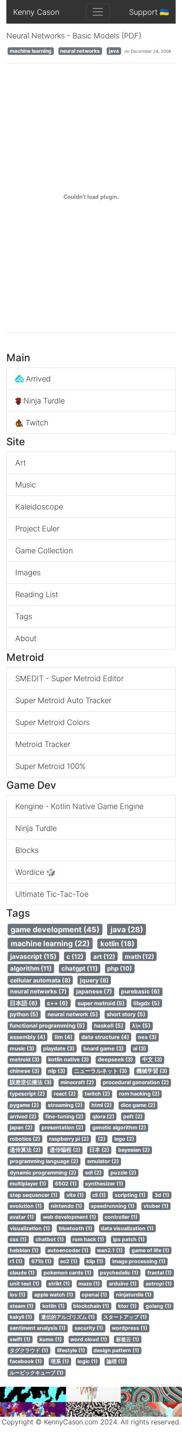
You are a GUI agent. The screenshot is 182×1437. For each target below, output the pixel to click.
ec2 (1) (68, 1261)
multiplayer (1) (28, 1183)
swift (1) (20, 1339)
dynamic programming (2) (43, 1172)
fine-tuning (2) (64, 1116)
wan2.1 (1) (110, 1250)
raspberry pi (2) (69, 1139)
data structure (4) (105, 1037)
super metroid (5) (100, 1003)
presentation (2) (62, 1127)
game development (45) (55, 929)
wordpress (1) (129, 1328)
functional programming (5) (47, 1025)
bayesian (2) (134, 1150)
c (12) (74, 957)
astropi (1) (159, 1283)
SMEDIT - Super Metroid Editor (69, 678)
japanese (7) (94, 991)
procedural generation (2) (136, 1082)
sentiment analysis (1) (38, 1328)
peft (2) (133, 1116)
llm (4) (63, 1037)
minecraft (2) (77, 1082)
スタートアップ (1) (125, 1317)
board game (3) (103, 1048)
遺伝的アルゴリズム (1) (68, 1317)
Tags (23, 616)
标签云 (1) (127, 1339)
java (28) (126, 929)
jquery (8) (94, 980)
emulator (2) (103, 1161)
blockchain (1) (91, 1306)
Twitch (36, 422)
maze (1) (89, 1283)
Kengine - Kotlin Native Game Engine (79, 806)
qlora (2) (103, 1116)
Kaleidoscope (39, 506)
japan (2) (21, 1127)
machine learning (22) (50, 943)
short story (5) (126, 1014)
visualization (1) (30, 1228)
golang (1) (158, 1306)
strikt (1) (59, 1283)
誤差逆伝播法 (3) (31, 1082)
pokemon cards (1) (67, 1272)
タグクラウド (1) (29, 1350)
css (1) (18, 1239)
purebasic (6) (140, 991)
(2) (101, 1139)
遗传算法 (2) (25, 1150)
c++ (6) (57, 1003)
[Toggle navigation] (98, 11)
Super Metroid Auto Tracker (63, 700)
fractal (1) (159, 1272)
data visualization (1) (127, 1228)
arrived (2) (23, 1116)
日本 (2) (99, 1150)
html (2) (101, 1105)
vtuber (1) (155, 1206)
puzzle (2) (123, 1172)
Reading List (36, 594)
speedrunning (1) (113, 1206)
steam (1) (21, 1306)
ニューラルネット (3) (100, 1071)
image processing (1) (138, 1261)
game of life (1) (150, 1250)
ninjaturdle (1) (134, 1294)
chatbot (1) (50, 1239)
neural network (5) (72, 1014)
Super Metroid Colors (52, 722)
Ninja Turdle (43, 400)
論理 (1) (116, 1361)
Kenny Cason (36, 12)
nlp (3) (56, 1071)
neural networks (80, 51)
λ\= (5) (141, 1025)
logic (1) (87, 1361)
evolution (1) (26, 1206)
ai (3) (139, 1048)
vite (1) (75, 1195)
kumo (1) (50, 1339)
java (114, 51)
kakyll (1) (21, 1317)
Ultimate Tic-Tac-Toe (51, 894)
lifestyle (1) (71, 1350)
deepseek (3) (115, 1059)
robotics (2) (25, 1139)
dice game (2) (138, 1105)
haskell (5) (108, 1025)
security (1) (88, 1328)
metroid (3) (24, 1059)
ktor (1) (127, 1306)
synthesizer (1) (104, 1183)
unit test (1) (24, 1283)
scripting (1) (130, 1195)
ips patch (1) (129, 1239)
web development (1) (69, 1217)
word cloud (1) (88, 1339)
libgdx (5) (146, 1003)
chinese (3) (24, 1071)
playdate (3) (58, 1048)
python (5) (24, 1014)
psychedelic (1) (119, 1272)
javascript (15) (33, 957)
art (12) (104, 957)
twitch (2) (97, 1094)
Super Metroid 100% (50, 766)
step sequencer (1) (34, 1195)
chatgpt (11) (79, 968)
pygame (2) (24, 1105)
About (25, 638)
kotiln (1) (53, 1306)
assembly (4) (27, 1037)
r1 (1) (16, 1261)
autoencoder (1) (67, 1250)
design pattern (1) (116, 1350)
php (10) (119, 968)
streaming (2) (65, 1105)
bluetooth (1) (75, 1228)
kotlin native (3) (68, 1059)
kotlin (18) (117, 943)
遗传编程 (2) (65, 1150)
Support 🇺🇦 (149, 12)
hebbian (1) (24, 1250)
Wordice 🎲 (35, 872)
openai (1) (94, 1294)
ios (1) (17, 1294)
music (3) (22, 1048)
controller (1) (121, 1217)
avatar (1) (22, 1217)
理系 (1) (60, 1361)
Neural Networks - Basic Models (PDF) (73, 35)
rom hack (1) (88, 1239)
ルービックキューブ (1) (36, 1372)
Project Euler (37, 528)
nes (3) (147, 1037)
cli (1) (99, 1195)
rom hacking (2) (139, 1094)
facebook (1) (26, 1361)
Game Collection (44, 550)
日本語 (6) (24, 1003)
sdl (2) (93, 1172)
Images (28, 572)
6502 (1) (66, 1183)
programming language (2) (44, 1161)
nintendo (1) (66, 1206)
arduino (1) (123, 1283)
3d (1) (161, 1195)
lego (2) (124, 1139)
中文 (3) (152, 1059)
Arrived (37, 378)
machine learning (31, 51)
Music (25, 484)
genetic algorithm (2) (119, 1127)
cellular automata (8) (40, 980)
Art (20, 462)
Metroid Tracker (42, 744)
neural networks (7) (38, 991)
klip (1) (94, 1261)
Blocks (27, 850)
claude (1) (22, 1272)
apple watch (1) (53, 1294)
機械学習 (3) (151, 1071)
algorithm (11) (31, 968)
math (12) (139, 957)
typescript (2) (27, 1094)
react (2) (65, 1094)
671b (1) (41, 1261)
